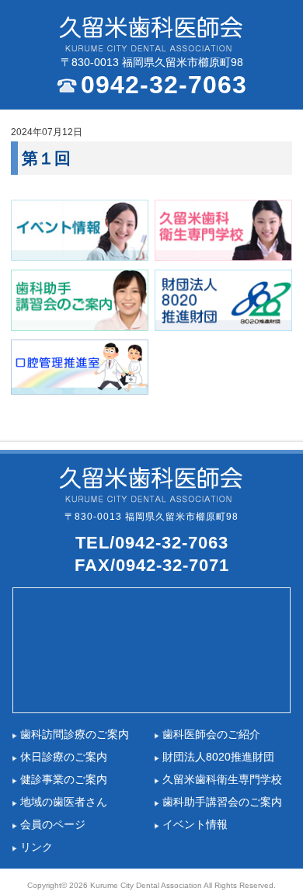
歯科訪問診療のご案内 (74, 734)
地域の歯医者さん (63, 802)
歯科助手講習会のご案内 (222, 802)
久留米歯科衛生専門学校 (222, 779)
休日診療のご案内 (63, 757)
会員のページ (52, 825)
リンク (36, 847)
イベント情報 (195, 825)
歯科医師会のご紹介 (211, 734)
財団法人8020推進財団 (218, 757)
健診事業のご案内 (63, 779)
